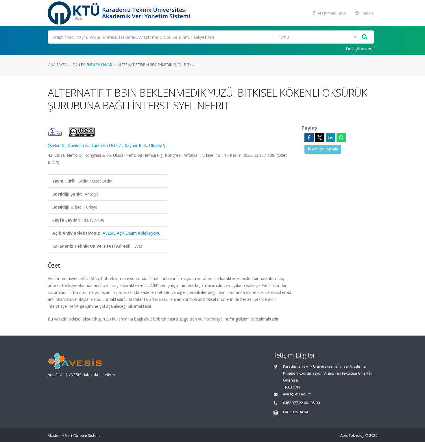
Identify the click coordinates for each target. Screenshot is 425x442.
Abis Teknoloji (352, 435)
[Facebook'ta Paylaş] (309, 137)
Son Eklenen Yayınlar (92, 64)
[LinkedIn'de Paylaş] (330, 137)
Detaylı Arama (360, 48)
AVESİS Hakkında (83, 374)
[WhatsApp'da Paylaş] (341, 137)
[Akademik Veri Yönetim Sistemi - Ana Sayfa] (74, 13)
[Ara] (364, 37)
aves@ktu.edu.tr (297, 394)
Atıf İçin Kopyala (324, 149)
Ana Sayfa (57, 64)
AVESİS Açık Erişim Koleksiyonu (131, 233)
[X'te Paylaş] (319, 137)
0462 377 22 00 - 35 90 (301, 402)
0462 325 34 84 (295, 412)
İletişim (109, 374)
